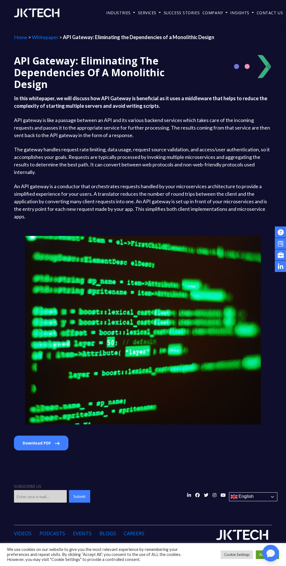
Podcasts (52, 533)
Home (20, 37)
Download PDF (37, 443)
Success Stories (182, 12)
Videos (23, 533)
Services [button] (148, 12)
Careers (134, 533)
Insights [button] (240, 12)
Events (82, 533)
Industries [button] (119, 12)
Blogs (107, 533)
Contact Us (270, 12)
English (245, 496)
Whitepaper (45, 37)
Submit (79, 496)
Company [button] (213, 12)
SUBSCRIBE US (27, 486)
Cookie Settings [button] (237, 554)
